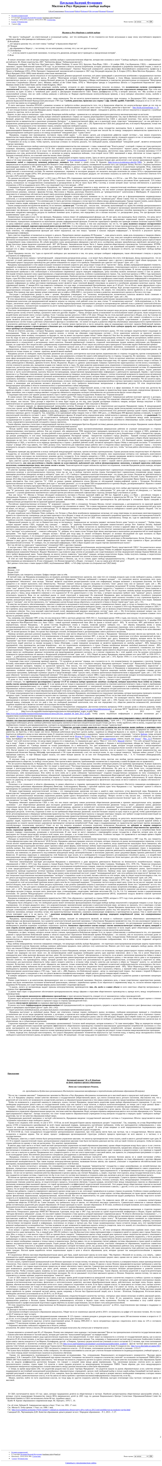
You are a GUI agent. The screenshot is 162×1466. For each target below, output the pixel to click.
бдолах (138, 739)
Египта (87, 736)
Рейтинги (84, 11)
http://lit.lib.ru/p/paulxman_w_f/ (145, 107)
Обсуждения (93, 11)
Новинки (102, 11)
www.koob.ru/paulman (77, 160)
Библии (144, 734)
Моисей (121, 741)
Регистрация (69, 11)
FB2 (19, 24)
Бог (7, 736)
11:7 (149, 739)
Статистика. (51, 20)
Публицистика (22, 22)
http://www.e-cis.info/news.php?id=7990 (124, 162)
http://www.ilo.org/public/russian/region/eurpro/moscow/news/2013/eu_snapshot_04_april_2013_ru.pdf (48, 713)
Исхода (78, 736)
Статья (13, 22)
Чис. (146, 739)
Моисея (20, 736)
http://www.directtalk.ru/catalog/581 (145, 1346)
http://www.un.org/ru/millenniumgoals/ (95, 709)
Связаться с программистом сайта (80, 1463)
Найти (77, 11)
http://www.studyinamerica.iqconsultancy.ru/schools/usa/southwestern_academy (95, 1344)
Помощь (110, 11)
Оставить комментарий (19, 16)
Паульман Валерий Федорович (81, 2)
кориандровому (109, 739)
